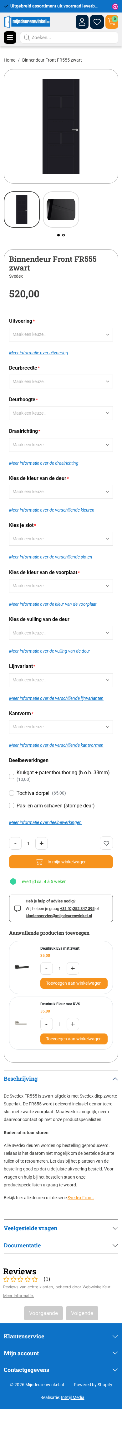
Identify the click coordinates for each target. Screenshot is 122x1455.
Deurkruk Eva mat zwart (59, 948)
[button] (58, 235)
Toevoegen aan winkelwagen (74, 983)
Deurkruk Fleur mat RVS (60, 1004)
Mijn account (21, 1353)
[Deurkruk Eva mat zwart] (22, 967)
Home (9, 60)
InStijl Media (72, 1397)
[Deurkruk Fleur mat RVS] (22, 1023)
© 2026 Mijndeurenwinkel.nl (37, 1384)
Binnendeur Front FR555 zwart (52, 60)
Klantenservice (24, 1336)
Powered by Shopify (93, 1384)
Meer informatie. (18, 1295)
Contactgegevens (26, 1369)
